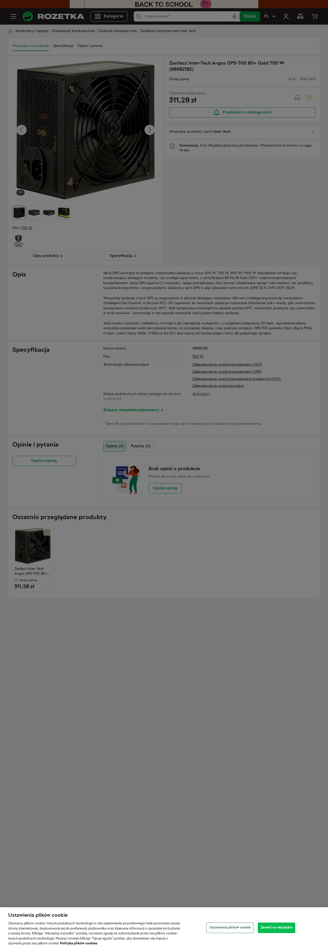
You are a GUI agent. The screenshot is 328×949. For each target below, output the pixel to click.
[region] (164, 928)
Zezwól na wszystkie (276, 927)
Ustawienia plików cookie (230, 927)
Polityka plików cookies (78, 943)
